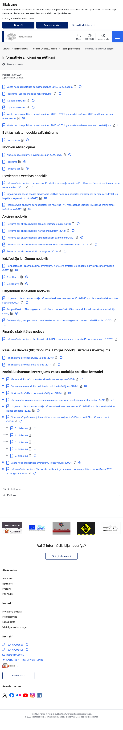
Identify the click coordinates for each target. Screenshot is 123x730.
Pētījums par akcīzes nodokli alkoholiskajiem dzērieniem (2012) (40, 237)
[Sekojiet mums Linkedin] (39, 695)
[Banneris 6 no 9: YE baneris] (37, 527)
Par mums (7, 593)
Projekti (6, 588)
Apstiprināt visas (52, 25)
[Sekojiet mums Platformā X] (4, 695)
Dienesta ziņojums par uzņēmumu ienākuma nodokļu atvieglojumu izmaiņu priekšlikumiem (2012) (59, 320)
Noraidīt (18, 25)
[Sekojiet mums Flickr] (18, 695)
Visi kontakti (18, 675)
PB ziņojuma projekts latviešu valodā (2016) (30, 357)
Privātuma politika (12, 611)
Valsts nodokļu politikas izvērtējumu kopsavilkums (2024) (41, 462)
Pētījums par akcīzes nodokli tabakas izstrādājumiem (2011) (39, 223)
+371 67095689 (15, 644)
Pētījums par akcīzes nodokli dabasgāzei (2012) (32, 251)
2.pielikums (13, 283)
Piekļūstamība (9, 616)
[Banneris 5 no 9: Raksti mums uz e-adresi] (12, 527)
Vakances (7, 578)
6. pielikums (21, 448)
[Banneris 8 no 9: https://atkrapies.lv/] (86, 527)
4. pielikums (21, 435)
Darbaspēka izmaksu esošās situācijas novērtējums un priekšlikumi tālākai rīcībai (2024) (58, 400)
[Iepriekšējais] (6, 528)
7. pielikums (21, 455)
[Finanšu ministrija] (19, 37)
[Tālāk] (117, 528)
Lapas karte (8, 621)
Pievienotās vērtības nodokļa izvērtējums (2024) (36, 393)
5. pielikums (21, 442)
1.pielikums (13, 277)
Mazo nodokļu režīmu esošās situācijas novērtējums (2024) (42, 379)
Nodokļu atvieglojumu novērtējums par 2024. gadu (34, 154)
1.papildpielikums (16, 100)
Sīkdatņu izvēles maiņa (14, 627)
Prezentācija (13, 140)
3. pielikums (21, 428)
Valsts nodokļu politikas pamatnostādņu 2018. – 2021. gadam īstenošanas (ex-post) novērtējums (59, 125)
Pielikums (12, 161)
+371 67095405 (15, 649)
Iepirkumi (7, 583)
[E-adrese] (8, 666)
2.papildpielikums (16, 107)
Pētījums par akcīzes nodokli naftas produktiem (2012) (36, 230)
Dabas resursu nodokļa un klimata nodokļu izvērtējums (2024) (44, 386)
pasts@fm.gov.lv (15, 654)
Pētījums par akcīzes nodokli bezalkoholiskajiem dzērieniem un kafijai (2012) (47, 244)
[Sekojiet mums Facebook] (11, 695)
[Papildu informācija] (80, 86)
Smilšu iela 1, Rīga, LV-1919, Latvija (25, 659)
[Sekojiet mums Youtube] (25, 695)
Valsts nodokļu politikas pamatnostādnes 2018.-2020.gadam (40, 86)
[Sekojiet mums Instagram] (32, 695)
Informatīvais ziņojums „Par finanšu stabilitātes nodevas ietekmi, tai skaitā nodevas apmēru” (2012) (60, 339)
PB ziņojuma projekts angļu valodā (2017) (29, 364)
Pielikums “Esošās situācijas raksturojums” (29, 93)
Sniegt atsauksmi (61, 556)
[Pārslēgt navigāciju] (117, 36)
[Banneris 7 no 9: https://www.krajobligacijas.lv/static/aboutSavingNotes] (62, 527)
